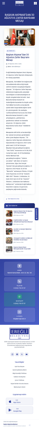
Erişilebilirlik (36, 213)
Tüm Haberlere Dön (13, 199)
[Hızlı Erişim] (35, 3)
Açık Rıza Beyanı (19, 366)
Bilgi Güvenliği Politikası (19, 373)
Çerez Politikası (19, 380)
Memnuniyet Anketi (19, 387)
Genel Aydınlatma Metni (19, 370)
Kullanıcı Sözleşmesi (19, 377)
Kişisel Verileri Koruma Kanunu (19, 383)
